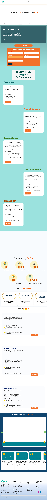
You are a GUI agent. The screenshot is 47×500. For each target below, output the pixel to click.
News (28, 482)
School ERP (15, 487)
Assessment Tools (16, 484)
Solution (14, 481)
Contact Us (3, 490)
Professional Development (18, 486)
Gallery (28, 486)
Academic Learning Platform (18, 482)
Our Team (28, 491)
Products (37, 486)
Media (28, 483)
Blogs (37, 485)
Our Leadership (29, 490)
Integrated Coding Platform (18, 485)
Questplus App (38, 487)
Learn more (8, 102)
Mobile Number (27, 55)
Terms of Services (12, 497)
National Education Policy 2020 (17, 492)
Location (9, 59)
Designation (10, 55)
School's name (26, 51)
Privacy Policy (4, 497)
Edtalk (28, 484)
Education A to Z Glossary (40, 483)
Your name (10, 51)
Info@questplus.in (6, 492)
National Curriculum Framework (16, 494)
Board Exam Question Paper (39, 482)
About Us (30, 489)
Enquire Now (34, 334)
